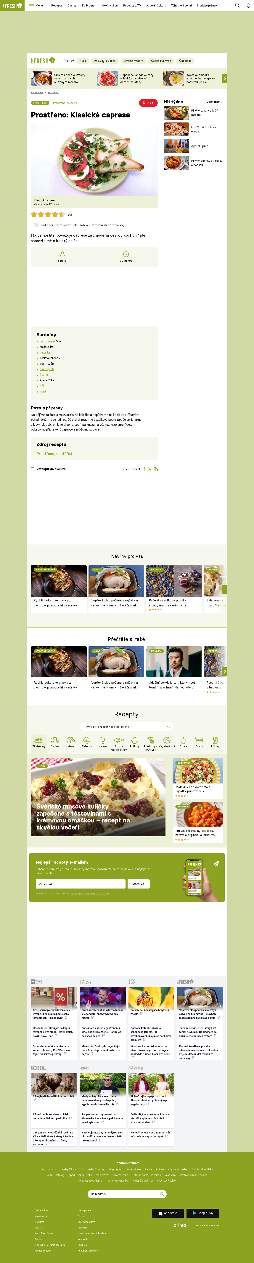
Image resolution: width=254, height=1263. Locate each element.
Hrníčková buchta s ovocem (203, 129)
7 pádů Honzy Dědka (80, 1175)
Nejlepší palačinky (143, 1180)
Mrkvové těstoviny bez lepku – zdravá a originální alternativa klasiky (196, 835)
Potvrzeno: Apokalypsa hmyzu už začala (150, 1012)
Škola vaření (110, 5)
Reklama (39, 1222)
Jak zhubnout (49, 1169)
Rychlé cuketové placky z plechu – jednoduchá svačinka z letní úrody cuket (57, 603)
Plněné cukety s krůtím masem (205, 113)
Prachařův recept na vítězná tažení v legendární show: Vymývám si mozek (102, 1014)
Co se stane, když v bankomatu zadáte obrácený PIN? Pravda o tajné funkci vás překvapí (51, 1050)
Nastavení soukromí (88, 1250)
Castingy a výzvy (86, 1222)
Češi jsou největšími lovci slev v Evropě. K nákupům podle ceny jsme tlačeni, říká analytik (51, 1014)
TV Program (89, 5)
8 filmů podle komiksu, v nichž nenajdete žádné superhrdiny (50, 1116)
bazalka (45, 352)
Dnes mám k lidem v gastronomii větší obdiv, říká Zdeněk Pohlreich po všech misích (101, 1032)
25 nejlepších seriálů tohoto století (53, 1096)
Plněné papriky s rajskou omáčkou (206, 163)
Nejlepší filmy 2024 (72, 1169)
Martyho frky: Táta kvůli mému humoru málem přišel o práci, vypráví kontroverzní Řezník (99, 1100)
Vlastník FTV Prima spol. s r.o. (50, 1245)
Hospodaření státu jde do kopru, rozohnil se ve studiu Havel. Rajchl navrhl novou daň (53, 1032)
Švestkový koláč (166, 1180)
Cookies (39, 1239)
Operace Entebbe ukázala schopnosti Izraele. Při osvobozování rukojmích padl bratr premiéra (151, 1034)
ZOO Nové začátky (202, 1169)
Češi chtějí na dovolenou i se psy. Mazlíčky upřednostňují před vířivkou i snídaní (150, 1118)
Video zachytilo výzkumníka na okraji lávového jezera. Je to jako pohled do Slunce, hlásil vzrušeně (150, 1050)
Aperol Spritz (199, 146)
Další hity (214, 101)
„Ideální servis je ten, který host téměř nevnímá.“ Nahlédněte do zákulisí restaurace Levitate (172, 685)
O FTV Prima (41, 1210)
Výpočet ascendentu (90, 1180)
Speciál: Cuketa (156, 5)
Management (84, 1210)
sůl (42, 386)
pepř (43, 391)
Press (81, 1216)
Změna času (134, 1169)
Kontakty (82, 1227)
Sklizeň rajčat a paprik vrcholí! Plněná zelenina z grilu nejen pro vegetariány (150, 1100)
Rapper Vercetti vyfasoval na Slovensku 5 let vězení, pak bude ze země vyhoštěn (102, 1118)
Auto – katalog (55, 1175)
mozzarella (47, 341)
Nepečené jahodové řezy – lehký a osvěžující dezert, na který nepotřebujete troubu (137, 80)
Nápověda (83, 1239)
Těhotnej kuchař (181, 5)
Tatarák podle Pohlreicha (146, 1175)
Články (72, 5)
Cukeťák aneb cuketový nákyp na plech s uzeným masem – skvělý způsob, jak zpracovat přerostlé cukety (69, 83)
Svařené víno (120, 1175)
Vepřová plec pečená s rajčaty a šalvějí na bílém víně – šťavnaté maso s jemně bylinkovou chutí (114, 603)
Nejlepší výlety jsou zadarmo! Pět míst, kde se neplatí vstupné (150, 1134)
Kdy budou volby (177, 1169)
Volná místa (41, 1216)
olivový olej (47, 369)
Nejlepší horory (96, 1169)
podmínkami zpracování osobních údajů (89, 893)
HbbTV (38, 1227)
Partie (148, 1169)
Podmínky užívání (44, 1233)
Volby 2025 (102, 1175)
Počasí (160, 1169)
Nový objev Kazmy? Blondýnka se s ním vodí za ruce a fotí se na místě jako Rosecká (102, 1136)
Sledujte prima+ (207, 5)
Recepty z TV (132, 5)
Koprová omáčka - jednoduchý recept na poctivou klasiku (200, 78)
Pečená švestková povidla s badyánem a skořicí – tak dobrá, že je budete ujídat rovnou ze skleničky (168, 603)
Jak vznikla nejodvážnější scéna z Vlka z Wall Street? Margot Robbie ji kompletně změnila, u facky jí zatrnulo (53, 1138)
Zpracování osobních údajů (92, 1233)
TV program (115, 1169)
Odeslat (138, 884)
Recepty (57, 5)
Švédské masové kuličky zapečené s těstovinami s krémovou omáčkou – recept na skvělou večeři (83, 816)
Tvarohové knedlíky (117, 1180)
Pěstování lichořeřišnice (193, 1175)
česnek (44, 375)
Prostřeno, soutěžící (65, 102)
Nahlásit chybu (43, 1250)
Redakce (82, 1245)
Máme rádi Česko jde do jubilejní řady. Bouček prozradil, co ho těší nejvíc (101, 1050)
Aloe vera (170, 1175)
